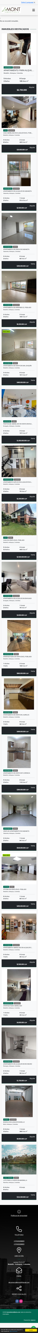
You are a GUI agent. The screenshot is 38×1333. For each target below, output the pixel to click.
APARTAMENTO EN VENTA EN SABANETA (16, 249)
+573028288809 (19, 1241)
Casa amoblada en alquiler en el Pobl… (18, 133)
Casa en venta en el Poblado (13, 540)
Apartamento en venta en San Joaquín (17, 365)
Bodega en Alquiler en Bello (14, 1122)
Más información (13, 1331)
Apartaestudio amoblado (12, 1006)
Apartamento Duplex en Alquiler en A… (17, 482)
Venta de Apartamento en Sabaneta (16, 831)
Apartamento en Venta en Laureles (16, 715)
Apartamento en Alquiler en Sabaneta (17, 191)
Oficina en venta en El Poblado (14, 889)
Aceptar (31, 1330)
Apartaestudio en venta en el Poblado (17, 656)
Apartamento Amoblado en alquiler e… (17, 947)
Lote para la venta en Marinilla (15, 1180)
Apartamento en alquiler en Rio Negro (17, 1064)
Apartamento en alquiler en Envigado (17, 598)
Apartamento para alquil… (19, 70)
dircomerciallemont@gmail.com (19, 1282)
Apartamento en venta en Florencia (16, 773)
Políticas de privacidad (19, 1215)
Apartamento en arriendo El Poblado (17, 307)
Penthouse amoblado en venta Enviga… (17, 424)
